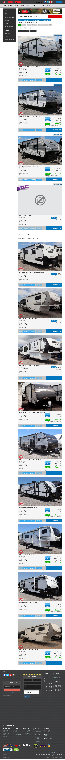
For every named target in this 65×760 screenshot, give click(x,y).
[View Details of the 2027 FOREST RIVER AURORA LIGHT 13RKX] (40, 396)
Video (32, 28)
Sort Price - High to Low (23, 31)
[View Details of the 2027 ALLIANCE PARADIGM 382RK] (40, 349)
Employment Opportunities (36, 738)
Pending (46, 24)
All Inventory (6, 730)
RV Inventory (6, 728)
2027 (6, 13)
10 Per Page (32, 31)
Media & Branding (48, 738)
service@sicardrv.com (57, 677)
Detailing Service (18, 733)
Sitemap (46, 740)
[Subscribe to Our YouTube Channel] (50, 2)
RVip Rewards (37, 741)
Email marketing (5, 695)
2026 (6, 15)
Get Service (16, 728)
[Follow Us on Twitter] (47, 2)
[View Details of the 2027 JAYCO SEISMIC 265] (40, 200)
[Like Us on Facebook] (45, 2)
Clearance (34, 24)
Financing (23, 5)
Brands (16, 5)
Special (29, 24)
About (43, 5)
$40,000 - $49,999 (8, 26)
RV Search (6, 734)
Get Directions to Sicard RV (8, 725)
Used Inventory (7, 733)
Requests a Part (28, 734)
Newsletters (37, 735)
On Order (40, 24)
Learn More (12, 692)
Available (24, 24)
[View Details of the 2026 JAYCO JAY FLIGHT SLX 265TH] (40, 51)
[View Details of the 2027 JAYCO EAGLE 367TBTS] (40, 539)
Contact (49, 5)
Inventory (10, 5)
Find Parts (26, 728)
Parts (33, 5)
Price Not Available (8, 28)
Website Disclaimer (54, 752)
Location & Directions (46, 732)
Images (27, 28)
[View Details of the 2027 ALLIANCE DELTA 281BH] (40, 586)
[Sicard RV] (4, 1)
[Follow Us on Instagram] (52, 2)
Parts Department (28, 730)
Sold (50, 24)
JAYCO (6, 20)
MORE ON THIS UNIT (56, 80)
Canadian (13, 753)
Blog (39, 5)
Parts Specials (27, 733)
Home (5, 5)
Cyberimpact (9, 695)
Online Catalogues (28, 731)
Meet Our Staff (37, 734)
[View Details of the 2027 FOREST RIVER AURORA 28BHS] (40, 444)
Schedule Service (18, 734)
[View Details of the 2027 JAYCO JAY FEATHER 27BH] (40, 491)
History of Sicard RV (37, 732)
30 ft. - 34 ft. (7, 33)
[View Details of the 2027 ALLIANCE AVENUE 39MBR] (40, 634)
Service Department (15, 731)
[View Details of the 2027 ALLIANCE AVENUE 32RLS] (40, 303)
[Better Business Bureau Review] (8, 749)
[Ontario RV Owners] (35, 745)
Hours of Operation (46, 735)
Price (23, 28)
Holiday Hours (47, 737)
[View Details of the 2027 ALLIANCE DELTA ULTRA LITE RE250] (40, 256)
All (19, 24)
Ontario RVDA (18, 753)
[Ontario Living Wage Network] (16, 749)
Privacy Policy (37, 740)
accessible (50, 755)
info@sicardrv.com (56, 676)
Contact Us (46, 728)
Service (28, 5)
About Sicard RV (36, 729)
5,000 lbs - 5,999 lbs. (9, 39)
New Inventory (7, 731)
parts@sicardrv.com (56, 678)
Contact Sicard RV (48, 730)
